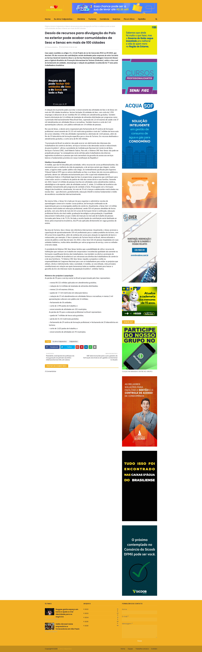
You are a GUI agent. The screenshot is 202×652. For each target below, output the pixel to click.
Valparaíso (60, 26)
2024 (101, 617)
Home (123, 649)
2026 (102, 626)
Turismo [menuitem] (92, 19)
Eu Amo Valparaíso (60, 341)
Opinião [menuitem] (142, 19)
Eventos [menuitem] (116, 19)
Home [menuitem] (47, 19)
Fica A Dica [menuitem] (129, 19)
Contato (154, 649)
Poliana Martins (52, 47)
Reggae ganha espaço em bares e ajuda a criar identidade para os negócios (67, 613)
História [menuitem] (81, 19)
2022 (101, 609)
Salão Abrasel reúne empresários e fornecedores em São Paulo (67, 626)
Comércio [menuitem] (104, 19)
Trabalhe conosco (142, 649)
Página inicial (50, 26)
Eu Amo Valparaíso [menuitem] (63, 19)
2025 (101, 621)
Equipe (130, 649)
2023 (101, 613)
